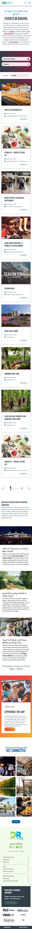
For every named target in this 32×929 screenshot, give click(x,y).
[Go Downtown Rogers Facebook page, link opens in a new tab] (23, 910)
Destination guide (7, 927)
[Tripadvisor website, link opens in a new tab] (23, 920)
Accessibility (21, 851)
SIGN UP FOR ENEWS (11, 902)
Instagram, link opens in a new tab (14, 846)
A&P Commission (8, 876)
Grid (14, 75)
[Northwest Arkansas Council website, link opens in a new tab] (9, 915)
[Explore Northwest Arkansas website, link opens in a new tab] (23, 915)
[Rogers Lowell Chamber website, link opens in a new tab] (9, 910)
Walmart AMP (7, 558)
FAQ (4, 866)
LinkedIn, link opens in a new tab (21, 846)
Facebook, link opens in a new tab (11, 846)
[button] (3, 488)
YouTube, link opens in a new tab (17, 846)
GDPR (16, 851)
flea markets (14, 42)
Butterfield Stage (17, 556)
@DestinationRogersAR (16, 747)
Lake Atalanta (17, 607)
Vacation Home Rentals (10, 881)
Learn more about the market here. (14, 660)
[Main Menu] (29, 3)
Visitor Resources (8, 857)
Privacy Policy (11, 851)
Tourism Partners (8, 869)
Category (6, 64)
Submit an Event (8, 871)
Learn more (10, 729)
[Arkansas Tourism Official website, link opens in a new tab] (9, 920)
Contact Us (6, 859)
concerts (12, 31)
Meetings (6, 878)
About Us (6, 862)
